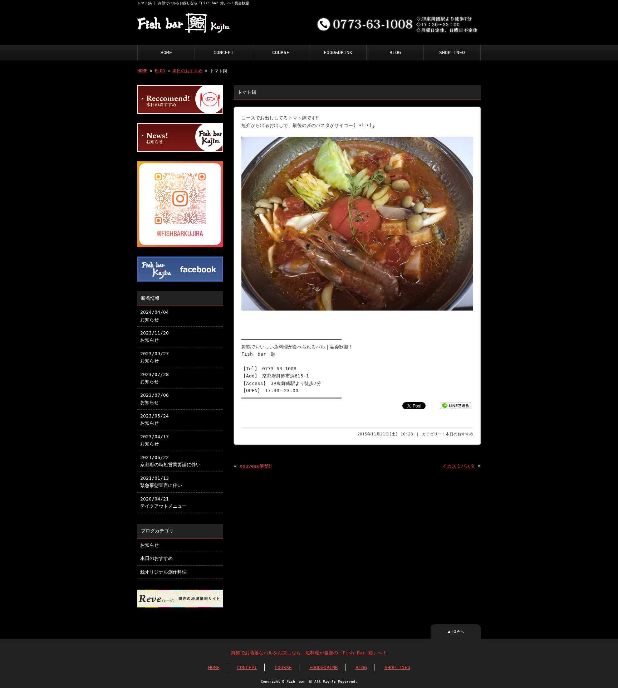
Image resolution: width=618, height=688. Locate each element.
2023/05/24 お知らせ (154, 419)
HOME (166, 52)
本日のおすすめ (187, 70)
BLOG (395, 52)
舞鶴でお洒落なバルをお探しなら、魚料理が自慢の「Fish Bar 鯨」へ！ (309, 652)
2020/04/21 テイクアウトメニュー (163, 502)
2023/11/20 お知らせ (154, 336)
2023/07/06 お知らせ (154, 398)
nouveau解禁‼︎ (256, 466)
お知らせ (149, 545)
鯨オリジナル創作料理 (163, 572)
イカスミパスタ (458, 466)
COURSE (280, 52)
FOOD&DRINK (338, 52)
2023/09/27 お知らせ (154, 357)
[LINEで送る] (455, 405)
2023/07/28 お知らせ (154, 378)
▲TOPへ (456, 631)
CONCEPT (224, 52)
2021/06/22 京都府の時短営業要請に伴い (170, 461)
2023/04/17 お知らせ (154, 440)
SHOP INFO (452, 52)
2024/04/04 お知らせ (154, 315)
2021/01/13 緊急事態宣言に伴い (161, 481)
